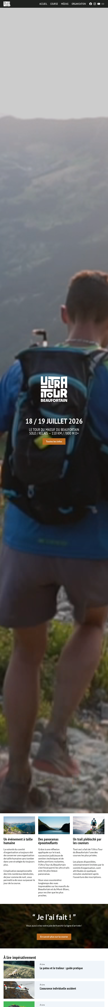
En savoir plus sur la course (54, 936)
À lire (42, 964)
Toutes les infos (54, 441)
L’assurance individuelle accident (58, 988)
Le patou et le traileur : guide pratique (61, 968)
